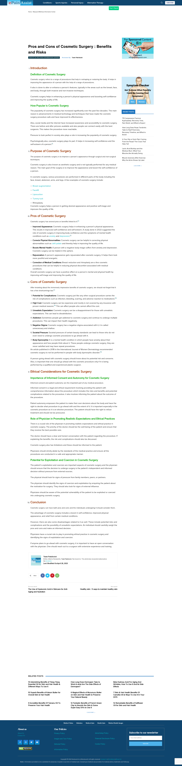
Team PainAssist (77, 57)
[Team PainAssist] (36, 560)
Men (132, 102)
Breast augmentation (42, 186)
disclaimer (49, 561)
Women (142, 102)
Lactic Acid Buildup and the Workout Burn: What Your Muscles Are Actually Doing (132, 151)
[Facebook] (43, 575)
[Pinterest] (52, 575)
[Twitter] (47, 575)
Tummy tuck (38, 199)
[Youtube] (37, 742)
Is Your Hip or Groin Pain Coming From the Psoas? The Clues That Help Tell (134, 142)
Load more (137, 165)
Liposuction (38, 194)
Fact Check (114, 8)
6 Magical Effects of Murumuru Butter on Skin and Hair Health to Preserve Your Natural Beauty (86, 695)
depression (65, 236)
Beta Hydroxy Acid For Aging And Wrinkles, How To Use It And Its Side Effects (128, 684)
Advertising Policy (101, 733)
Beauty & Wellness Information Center (44, 12)
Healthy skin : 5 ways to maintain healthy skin (98, 589)
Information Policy (61, 749)
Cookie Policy (100, 744)
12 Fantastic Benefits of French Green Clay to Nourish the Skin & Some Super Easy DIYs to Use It (86, 705)
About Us (21, 733)
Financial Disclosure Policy (105, 739)
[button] (162, 2)
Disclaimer (111, 759)
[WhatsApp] (57, 575)
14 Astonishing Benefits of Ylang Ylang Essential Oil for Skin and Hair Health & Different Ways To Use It (44, 684)
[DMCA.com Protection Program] (25, 749)
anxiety (52, 236)
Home (30, 12)
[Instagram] (25, 742)
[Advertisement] (72, 28)
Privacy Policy (59, 733)
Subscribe (145, 743)
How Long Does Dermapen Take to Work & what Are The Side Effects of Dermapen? (86, 684)
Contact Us (21, 735)
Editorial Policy (59, 744)
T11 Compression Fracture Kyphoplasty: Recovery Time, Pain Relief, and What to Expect (133, 121)
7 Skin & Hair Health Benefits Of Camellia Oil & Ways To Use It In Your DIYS (128, 695)
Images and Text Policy (63, 739)
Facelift (36, 190)
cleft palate (57, 244)
